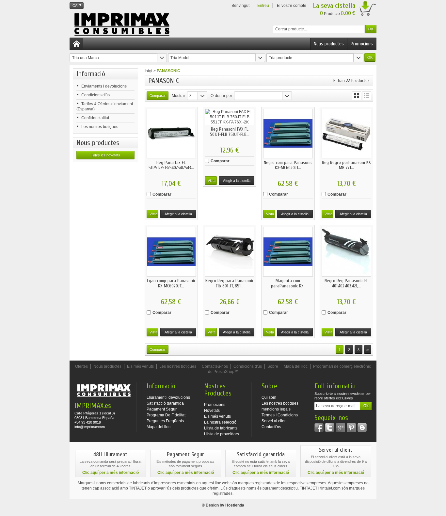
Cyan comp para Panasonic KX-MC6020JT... (171, 283)
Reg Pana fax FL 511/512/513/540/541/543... (171, 165)
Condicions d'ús (95, 95)
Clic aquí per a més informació (110, 472)
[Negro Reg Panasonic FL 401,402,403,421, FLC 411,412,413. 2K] (346, 252)
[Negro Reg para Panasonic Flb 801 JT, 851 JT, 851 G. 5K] (229, 252)
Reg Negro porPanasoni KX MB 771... (346, 165)
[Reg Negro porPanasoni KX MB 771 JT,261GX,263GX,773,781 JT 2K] (346, 133)
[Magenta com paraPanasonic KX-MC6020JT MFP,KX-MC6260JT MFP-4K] (288, 252)
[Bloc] (362, 427)
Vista (153, 214)
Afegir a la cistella (178, 214)
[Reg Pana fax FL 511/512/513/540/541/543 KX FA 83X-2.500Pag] (171, 133)
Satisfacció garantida (165, 403)
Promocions (362, 44)
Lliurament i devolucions (168, 397)
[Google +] (340, 427)
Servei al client (275, 421)
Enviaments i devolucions (104, 86)
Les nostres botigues (99, 126)
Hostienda (234, 505)
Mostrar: (179, 95)
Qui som (269, 397)
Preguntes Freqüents (165, 421)
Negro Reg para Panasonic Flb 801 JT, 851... (229, 283)
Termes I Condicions (280, 415)
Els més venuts (140, 366)
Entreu (263, 5)
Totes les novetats (105, 155)
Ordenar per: (222, 95)
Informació (90, 74)
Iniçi (148, 71)
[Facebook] (319, 427)
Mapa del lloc (296, 366)
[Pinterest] (351, 427)
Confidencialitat (95, 118)
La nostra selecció (220, 422)
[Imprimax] (122, 24)
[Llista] (366, 95)
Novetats (212, 410)
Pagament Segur (162, 409)
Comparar (161, 194)
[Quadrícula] (356, 95)
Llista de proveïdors (221, 434)
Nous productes (329, 44)
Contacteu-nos (215, 366)
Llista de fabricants (220, 428)
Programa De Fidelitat (166, 415)
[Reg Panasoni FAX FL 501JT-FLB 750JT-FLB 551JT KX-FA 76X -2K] (229, 117)
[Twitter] (329, 427)
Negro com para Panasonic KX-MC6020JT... (288, 165)
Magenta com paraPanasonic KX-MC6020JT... (288, 286)
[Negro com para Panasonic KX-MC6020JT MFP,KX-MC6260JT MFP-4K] (288, 133)
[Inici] (76, 44)
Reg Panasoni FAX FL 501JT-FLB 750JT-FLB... (229, 131)
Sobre (272, 366)
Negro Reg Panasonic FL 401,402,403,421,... (346, 283)
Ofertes (81, 366)
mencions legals (276, 409)
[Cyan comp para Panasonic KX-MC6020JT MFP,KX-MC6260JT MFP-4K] (171, 252)
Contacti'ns (271, 427)
